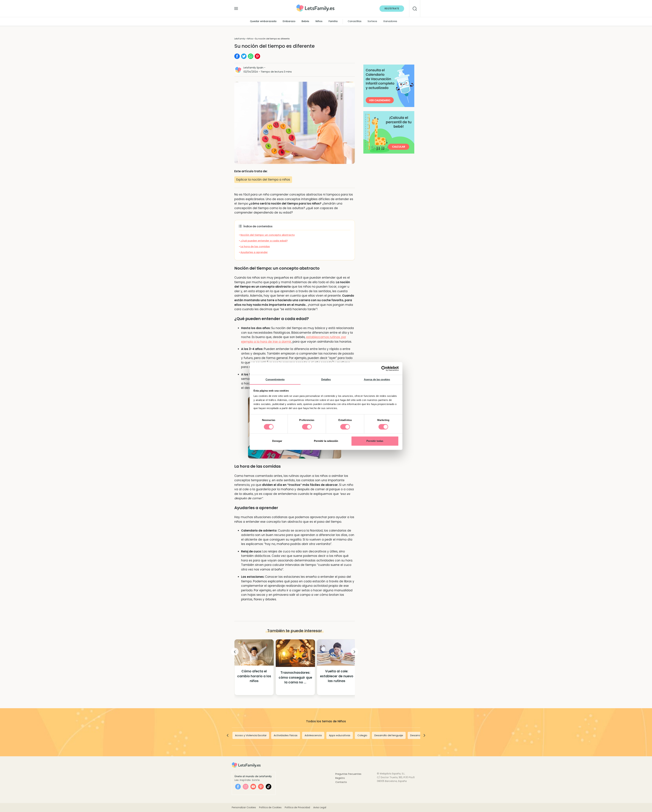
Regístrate (392, 8)
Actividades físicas (285, 735)
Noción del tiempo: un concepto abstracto (267, 235)
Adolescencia (313, 735)
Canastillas (354, 21)
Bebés (305, 21)
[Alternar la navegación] (236, 7)
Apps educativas (339, 735)
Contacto (341, 782)
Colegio (362, 735)
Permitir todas (374, 440)
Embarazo (289, 21)
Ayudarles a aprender (254, 252)
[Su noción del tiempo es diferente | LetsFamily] (315, 6)
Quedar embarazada (263, 21)
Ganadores (390, 21)
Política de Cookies (270, 807)
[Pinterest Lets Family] (261, 786)
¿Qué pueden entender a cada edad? (264, 240)
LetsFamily (239, 38)
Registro (340, 778)
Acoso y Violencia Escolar (251, 735)
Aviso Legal (319, 807)
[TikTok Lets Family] (268, 786)
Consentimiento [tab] (275, 379)
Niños (318, 21)
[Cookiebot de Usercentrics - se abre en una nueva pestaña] (384, 368)
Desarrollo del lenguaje (388, 735)
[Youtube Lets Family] (253, 786)
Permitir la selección (326, 440)
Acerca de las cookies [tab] (377, 379)
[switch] (307, 427)
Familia (333, 21)
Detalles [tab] (326, 379)
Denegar (277, 440)
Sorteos (372, 21)
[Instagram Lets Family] (245, 786)
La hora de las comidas (255, 246)
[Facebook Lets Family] (238, 786)
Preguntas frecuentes (348, 774)
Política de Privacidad (297, 807)
